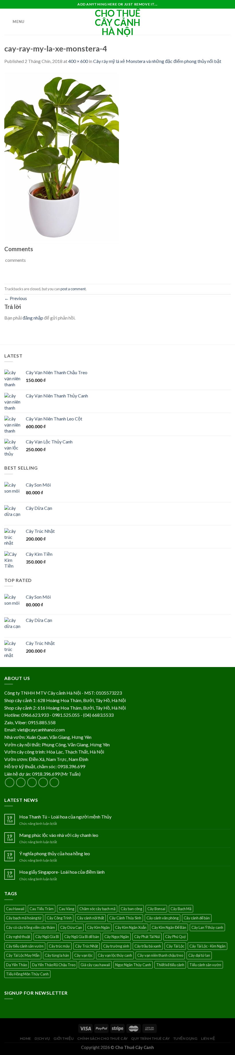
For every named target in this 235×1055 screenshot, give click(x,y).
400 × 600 (78, 61)
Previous (15, 298)
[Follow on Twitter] (32, 782)
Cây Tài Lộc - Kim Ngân (207, 946)
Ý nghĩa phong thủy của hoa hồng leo (54, 853)
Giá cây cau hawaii (95, 964)
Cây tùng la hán (57, 955)
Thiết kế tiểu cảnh (170, 964)
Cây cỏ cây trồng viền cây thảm (30, 927)
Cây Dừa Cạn (71, 927)
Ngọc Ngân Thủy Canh (133, 964)
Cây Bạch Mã (181, 908)
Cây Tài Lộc (175, 946)
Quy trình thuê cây (150, 1038)
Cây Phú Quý (175, 936)
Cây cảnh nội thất (90, 918)
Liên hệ (208, 1038)
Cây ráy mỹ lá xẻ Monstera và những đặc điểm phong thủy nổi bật (157, 61)
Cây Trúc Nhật (86, 946)
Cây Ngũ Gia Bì (47, 936)
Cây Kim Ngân (98, 927)
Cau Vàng (66, 908)
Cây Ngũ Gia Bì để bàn (81, 936)
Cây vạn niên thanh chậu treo (160, 955)
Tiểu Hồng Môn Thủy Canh (27, 974)
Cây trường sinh (116, 946)
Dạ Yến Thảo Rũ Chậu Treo (53, 964)
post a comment (73, 289)
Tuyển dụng (185, 1038)
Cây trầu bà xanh (147, 946)
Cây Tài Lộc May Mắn (23, 955)
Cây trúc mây (59, 946)
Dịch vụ (42, 1038)
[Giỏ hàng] (228, 22)
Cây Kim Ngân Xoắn (130, 927)
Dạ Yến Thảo (16, 964)
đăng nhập (33, 317)
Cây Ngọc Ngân (116, 936)
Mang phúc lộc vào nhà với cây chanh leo (58, 835)
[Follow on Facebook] (9, 782)
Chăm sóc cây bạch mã (97, 908)
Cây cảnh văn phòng (162, 918)
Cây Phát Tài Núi (147, 936)
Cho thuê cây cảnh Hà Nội (117, 22)
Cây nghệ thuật (18, 936)
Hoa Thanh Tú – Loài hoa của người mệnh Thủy (65, 816)
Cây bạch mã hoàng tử (24, 918)
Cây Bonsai (156, 908)
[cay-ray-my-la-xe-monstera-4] (61, 157)
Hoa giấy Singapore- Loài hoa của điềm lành (62, 872)
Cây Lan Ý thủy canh (207, 927)
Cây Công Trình (59, 918)
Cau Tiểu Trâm (42, 908)
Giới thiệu (64, 1038)
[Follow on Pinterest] (54, 782)
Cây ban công (131, 908)
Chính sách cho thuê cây (102, 1038)
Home (25, 1038)
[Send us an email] (43, 782)
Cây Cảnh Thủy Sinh (125, 918)
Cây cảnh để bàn (197, 918)
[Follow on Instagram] (21, 782)
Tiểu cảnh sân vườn (205, 964)
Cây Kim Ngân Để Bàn (169, 927)
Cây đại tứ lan (199, 955)
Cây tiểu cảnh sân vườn (25, 946)
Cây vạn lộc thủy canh (115, 955)
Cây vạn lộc (83, 955)
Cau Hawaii (15, 908)
